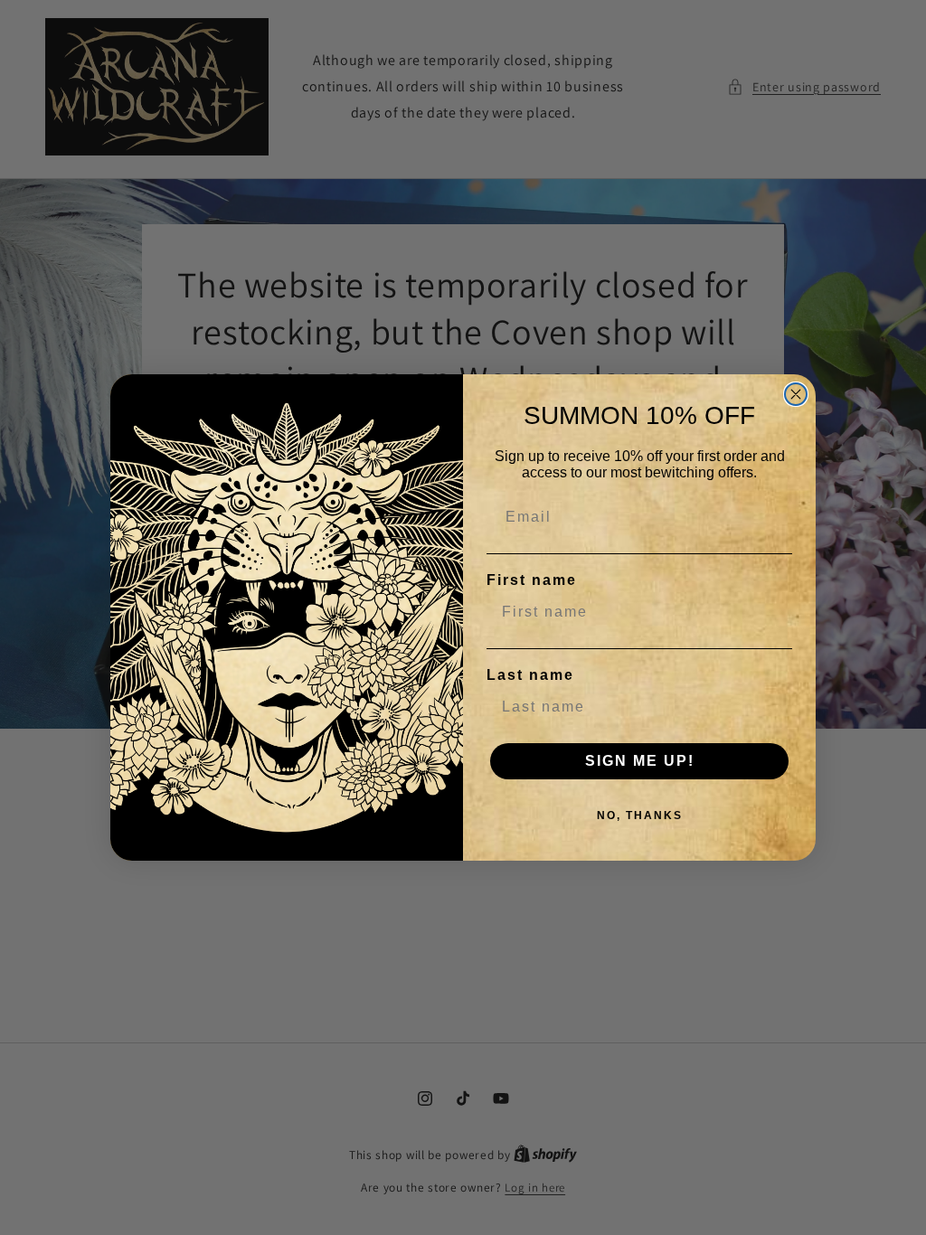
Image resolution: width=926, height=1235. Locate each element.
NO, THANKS (640, 815)
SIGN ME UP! (639, 760)
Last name (530, 675)
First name (532, 580)
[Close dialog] (796, 394)
